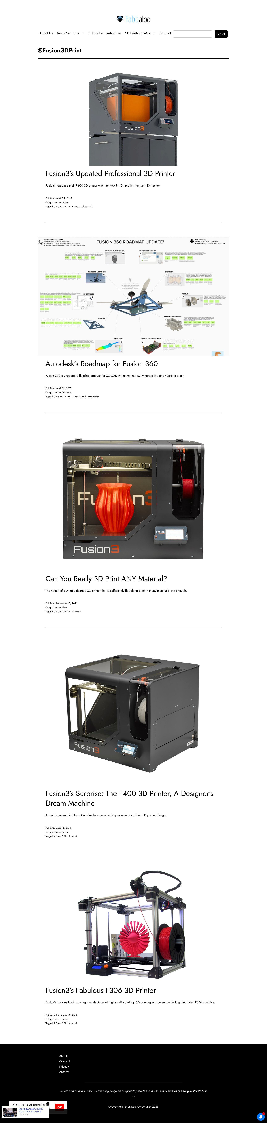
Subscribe (95, 33)
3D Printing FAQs (137, 33)
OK (59, 1107)
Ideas (64, 607)
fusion (96, 396)
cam (89, 396)
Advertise (114, 33)
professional (86, 206)
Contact (165, 33)
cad (84, 396)
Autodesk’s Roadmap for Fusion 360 (101, 363)
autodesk (76, 396)
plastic (74, 206)
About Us (46, 33)
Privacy (64, 1066)
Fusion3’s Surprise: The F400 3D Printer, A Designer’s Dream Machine (129, 798)
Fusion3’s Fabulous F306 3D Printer (100, 990)
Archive (64, 1071)
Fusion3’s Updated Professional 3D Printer (110, 173)
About (63, 1056)
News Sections (68, 33)
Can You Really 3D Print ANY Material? (106, 578)
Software (66, 392)
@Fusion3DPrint (62, 206)
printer (65, 202)
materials (76, 611)
